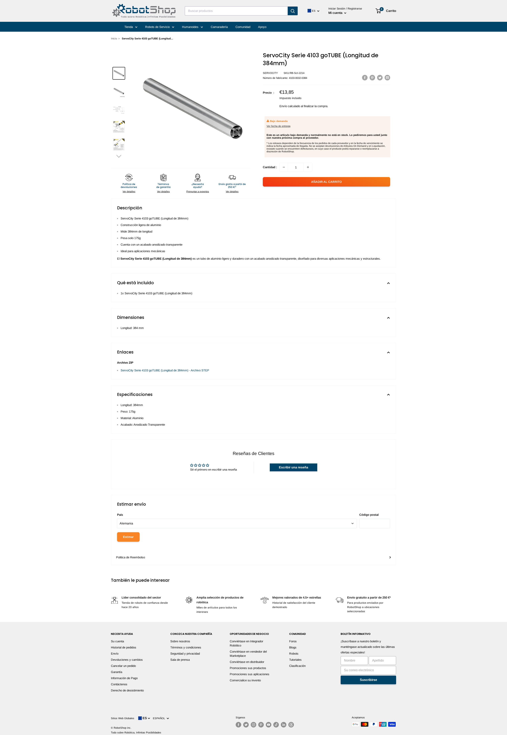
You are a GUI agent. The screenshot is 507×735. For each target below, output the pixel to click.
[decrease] (284, 167)
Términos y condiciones (185, 647)
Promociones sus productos (248, 668)
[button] (118, 156)
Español (160, 718)
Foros (293, 641)
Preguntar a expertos (197, 191)
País (120, 514)
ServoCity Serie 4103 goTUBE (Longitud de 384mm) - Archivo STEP (165, 370)
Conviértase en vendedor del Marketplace (248, 653)
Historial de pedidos (123, 647)
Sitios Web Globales (122, 718)
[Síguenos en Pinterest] (261, 724)
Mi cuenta (335, 12)
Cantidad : (270, 167)
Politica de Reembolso (130, 557)
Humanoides (190, 27)
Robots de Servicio (158, 27)
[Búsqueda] (293, 11)
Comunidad (242, 27)
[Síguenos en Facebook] (238, 724)
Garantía (116, 672)
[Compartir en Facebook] (365, 77)
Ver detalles (129, 191)
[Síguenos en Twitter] (246, 724)
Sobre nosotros (180, 641)
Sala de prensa (180, 659)
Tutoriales (295, 659)
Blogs (292, 647)
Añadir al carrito (326, 181)
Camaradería (219, 27)
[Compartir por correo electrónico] (387, 77)
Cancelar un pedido (123, 665)
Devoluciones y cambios (127, 659)
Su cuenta (117, 641)
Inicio (114, 38)
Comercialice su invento (245, 680)
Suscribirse (368, 680)
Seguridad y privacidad (185, 653)
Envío (114, 653)
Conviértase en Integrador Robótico (246, 643)
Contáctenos (119, 684)
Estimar (128, 537)
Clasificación (297, 665)
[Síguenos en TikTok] (276, 724)
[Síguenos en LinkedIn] (283, 724)
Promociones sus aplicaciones (249, 674)
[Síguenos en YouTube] (268, 724)
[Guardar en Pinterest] (372, 77)
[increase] (308, 167)
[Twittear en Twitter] (380, 77)
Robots (293, 653)
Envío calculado (289, 106)
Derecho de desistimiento (127, 690)
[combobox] (236, 10)
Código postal (369, 514)
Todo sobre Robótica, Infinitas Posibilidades (136, 732)
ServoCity (270, 72)
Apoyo (262, 27)
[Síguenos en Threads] (291, 724)
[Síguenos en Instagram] (253, 724)
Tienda (129, 27)
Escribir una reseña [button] (293, 467)
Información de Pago (124, 678)
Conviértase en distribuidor (247, 662)
